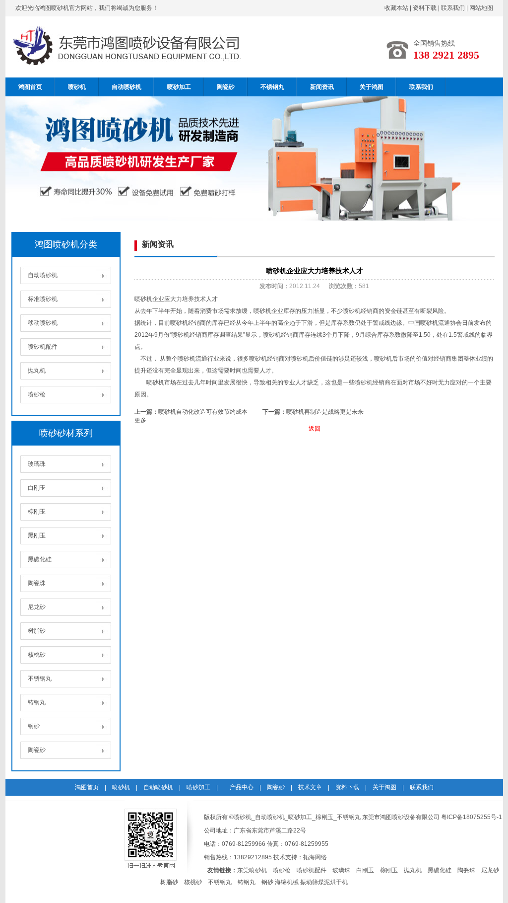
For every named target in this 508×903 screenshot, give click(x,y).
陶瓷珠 (37, 583)
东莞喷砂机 (252, 870)
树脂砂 (37, 630)
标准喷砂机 (43, 299)
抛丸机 (37, 370)
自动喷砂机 (126, 86)
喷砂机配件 (43, 346)
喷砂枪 (37, 394)
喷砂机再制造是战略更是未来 (325, 411)
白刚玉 (37, 487)
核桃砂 (37, 654)
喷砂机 (77, 86)
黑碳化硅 (40, 559)
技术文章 (310, 787)
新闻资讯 (322, 86)
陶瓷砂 (226, 86)
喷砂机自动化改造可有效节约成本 (203, 411)
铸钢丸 (37, 702)
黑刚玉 (37, 535)
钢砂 (34, 726)
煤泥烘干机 (333, 882)
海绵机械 (287, 882)
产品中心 (242, 787)
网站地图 (481, 7)
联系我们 (453, 7)
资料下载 (425, 7)
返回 (314, 428)
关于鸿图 (371, 86)
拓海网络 (315, 857)
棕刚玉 (37, 511)
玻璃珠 (37, 463)
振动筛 (309, 882)
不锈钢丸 (272, 86)
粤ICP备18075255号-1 (471, 817)
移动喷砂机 (43, 322)
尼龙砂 (37, 606)
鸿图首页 (30, 86)
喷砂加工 (179, 86)
